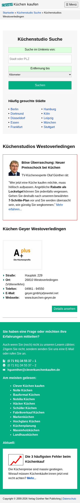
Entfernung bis (40, 68)
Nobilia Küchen (24, 399)
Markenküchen (23, 416)
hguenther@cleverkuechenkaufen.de (33, 369)
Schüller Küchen (25, 408)
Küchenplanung (24, 425)
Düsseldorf (18, 118)
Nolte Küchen (22, 390)
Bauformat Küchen (26, 394)
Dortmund (17, 113)
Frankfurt (16, 127)
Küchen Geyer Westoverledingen (34, 229)
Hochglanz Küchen (26, 421)
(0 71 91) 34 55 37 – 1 (21, 360)
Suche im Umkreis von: (40, 49)
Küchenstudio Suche (29, 12)
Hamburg (50, 109)
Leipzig (48, 118)
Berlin (14, 109)
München (50, 122)
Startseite (8, 12)
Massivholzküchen (26, 430)
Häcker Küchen (24, 403)
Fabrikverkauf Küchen (28, 412)
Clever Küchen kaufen (28, 385)
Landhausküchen (25, 434)
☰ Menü (71, 4)
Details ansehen (64, 308)
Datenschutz (69, 498)
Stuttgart (49, 127)
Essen (15, 122)
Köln (47, 113)
